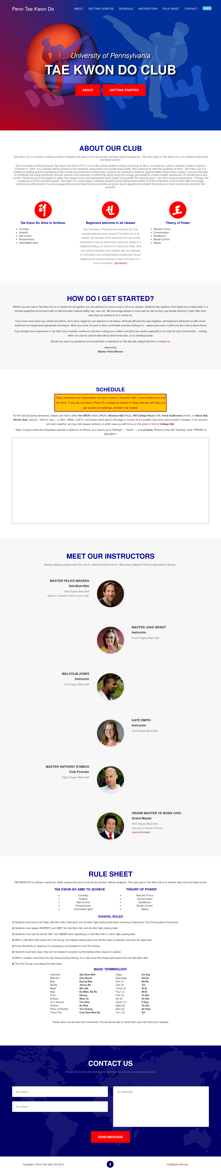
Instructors (148, 8)
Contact (191, 8)
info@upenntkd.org (177, 1164)
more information (141, 832)
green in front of (158, 424)
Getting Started (101, 8)
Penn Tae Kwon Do (33, 8)
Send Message (110, 1137)
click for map (47, 419)
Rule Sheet (171, 8)
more (206, 8)
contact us (164, 341)
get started (120, 263)
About (78, 8)
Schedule (126, 8)
